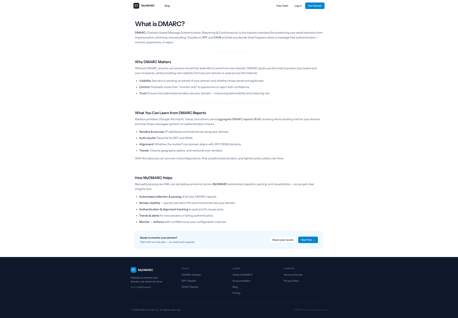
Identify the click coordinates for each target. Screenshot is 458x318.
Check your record (282, 239)
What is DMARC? (243, 274)
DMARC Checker (191, 274)
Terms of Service (293, 274)
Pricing (236, 293)
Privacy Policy (291, 280)
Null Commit (144, 287)
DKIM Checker (190, 286)
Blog (167, 5)
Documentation (241, 280)
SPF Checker (189, 280)
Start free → (308, 239)
